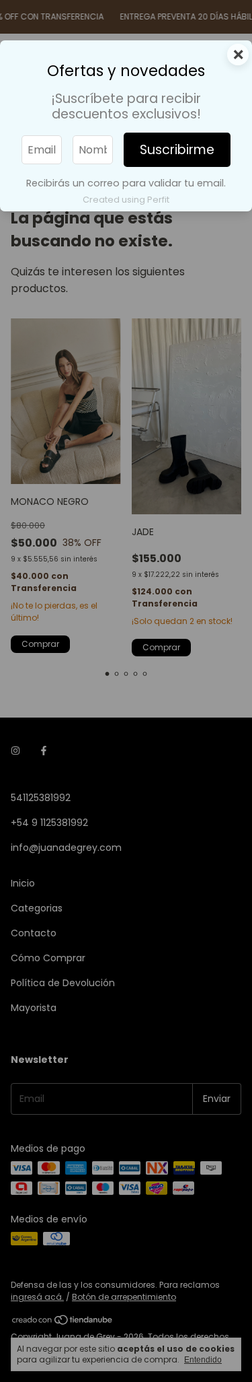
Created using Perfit (126, 199)
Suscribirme (177, 150)
